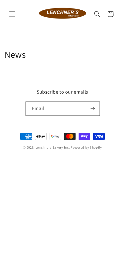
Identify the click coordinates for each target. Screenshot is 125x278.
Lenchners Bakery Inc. (52, 147)
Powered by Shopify (86, 147)
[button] (12, 14)
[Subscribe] (93, 108)
